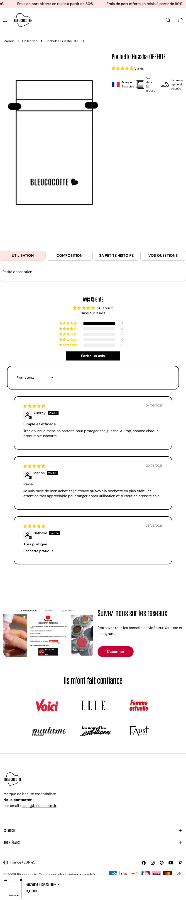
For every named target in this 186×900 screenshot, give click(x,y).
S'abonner (116, 651)
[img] (34, 406)
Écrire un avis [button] (93, 355)
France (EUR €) (22, 862)
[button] (123, 68)
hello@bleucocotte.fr (39, 805)
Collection (29, 41)
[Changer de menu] (5, 20)
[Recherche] (168, 20)
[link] (47, 705)
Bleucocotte (27, 874)
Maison (8, 41)
